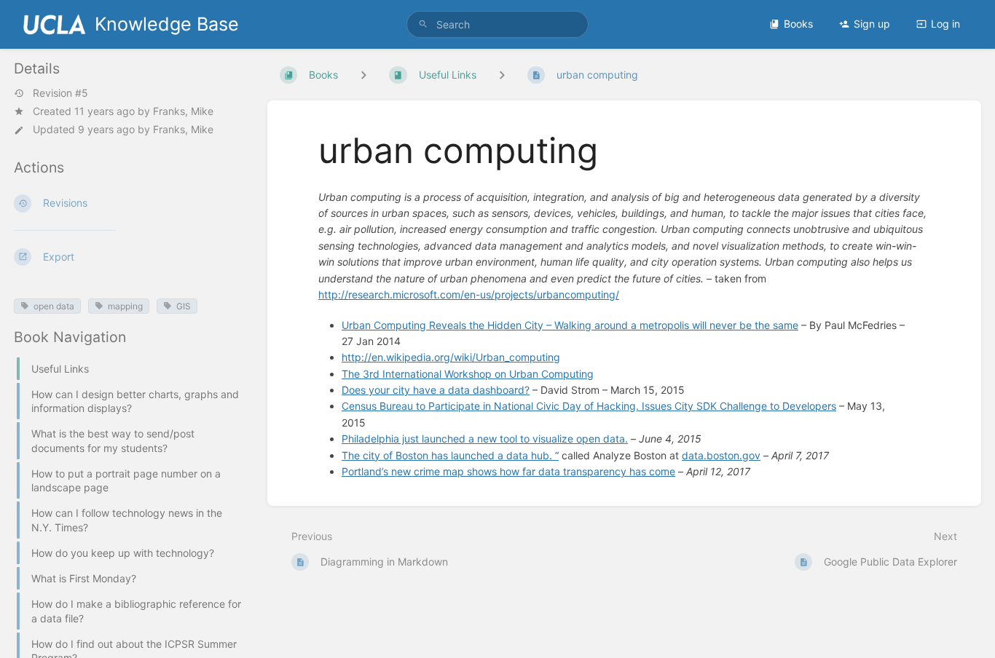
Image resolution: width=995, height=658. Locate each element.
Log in (945, 23)
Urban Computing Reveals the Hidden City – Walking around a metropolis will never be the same (570, 325)
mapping (125, 306)
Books (798, 23)
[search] (497, 24)
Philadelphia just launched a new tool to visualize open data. (485, 438)
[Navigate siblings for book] (363, 74)
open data (54, 306)
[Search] (423, 24)
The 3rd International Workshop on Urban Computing (468, 374)
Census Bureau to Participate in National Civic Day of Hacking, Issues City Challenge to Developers (589, 406)
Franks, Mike (183, 111)
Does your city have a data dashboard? (436, 390)
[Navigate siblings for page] (502, 74)
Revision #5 (60, 93)
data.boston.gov (721, 455)
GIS (183, 306)
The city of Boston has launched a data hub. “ (450, 455)
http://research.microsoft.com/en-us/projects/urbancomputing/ (468, 294)
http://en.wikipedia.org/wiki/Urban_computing (451, 357)
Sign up (872, 23)
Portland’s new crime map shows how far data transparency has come (508, 471)
